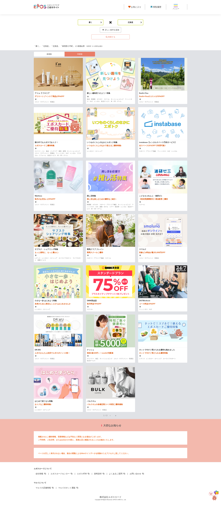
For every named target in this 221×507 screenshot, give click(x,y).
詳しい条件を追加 (111, 30)
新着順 (49, 54)
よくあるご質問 (116, 474)
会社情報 (40, 474)
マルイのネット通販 (67, 488)
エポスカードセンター (60, 474)
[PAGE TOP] (214, 494)
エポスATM (82, 474)
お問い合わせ (136, 474)
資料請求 (98, 474)
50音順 (79, 54)
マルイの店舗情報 (43, 488)
